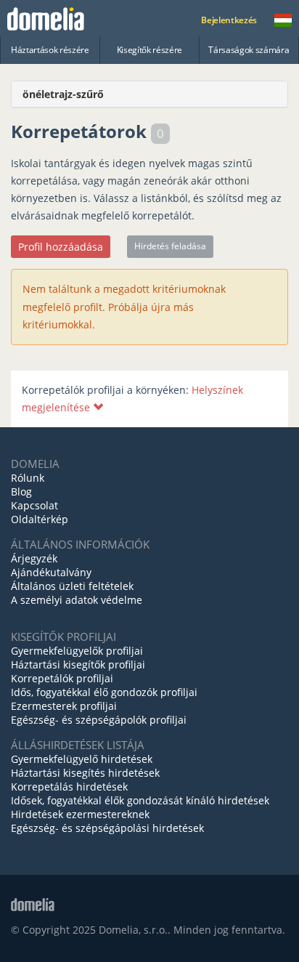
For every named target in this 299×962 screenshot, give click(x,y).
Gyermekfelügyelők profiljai (77, 651)
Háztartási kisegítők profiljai (78, 664)
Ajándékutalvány (51, 572)
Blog (21, 491)
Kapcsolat (34, 505)
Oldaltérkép (39, 519)
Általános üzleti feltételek (72, 586)
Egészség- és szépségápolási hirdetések (107, 828)
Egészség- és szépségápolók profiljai (99, 720)
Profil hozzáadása (60, 247)
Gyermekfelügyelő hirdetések (81, 759)
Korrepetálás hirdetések (69, 786)
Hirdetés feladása (170, 246)
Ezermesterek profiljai (64, 706)
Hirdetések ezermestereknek (80, 814)
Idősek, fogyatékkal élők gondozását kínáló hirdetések (140, 800)
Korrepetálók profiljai (62, 678)
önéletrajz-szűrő (63, 94)
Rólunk (27, 478)
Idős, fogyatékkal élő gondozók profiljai (104, 692)
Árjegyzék (34, 558)
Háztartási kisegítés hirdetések (85, 773)
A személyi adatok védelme (76, 600)
